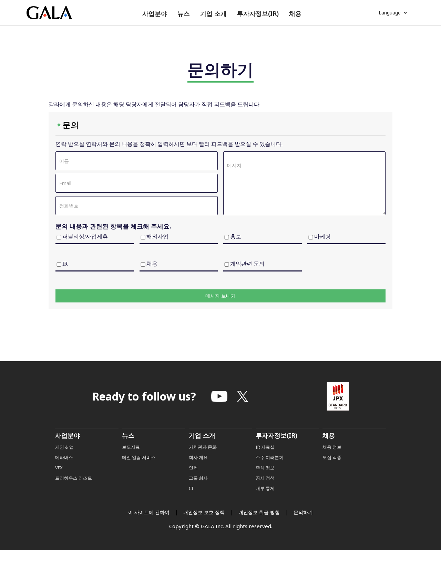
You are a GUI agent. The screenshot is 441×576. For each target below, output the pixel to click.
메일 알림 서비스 (138, 457)
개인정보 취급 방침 (259, 512)
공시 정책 (265, 478)
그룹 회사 (198, 478)
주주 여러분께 (270, 457)
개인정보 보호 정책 (204, 512)
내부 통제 (265, 488)
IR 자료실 (265, 447)
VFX (59, 468)
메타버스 (64, 457)
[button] (154, 13)
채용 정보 (331, 447)
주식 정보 (265, 468)
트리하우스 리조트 (73, 478)
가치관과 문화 (203, 447)
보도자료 (131, 447)
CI (191, 488)
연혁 (193, 468)
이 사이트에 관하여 (149, 512)
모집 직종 (331, 457)
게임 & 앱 (64, 447)
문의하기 (303, 512)
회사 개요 (198, 457)
